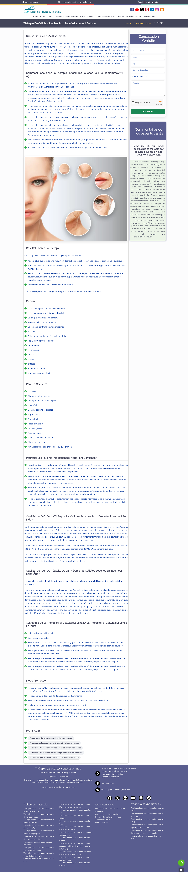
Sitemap (65, 772)
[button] (140, 2)
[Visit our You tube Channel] (134, 798)
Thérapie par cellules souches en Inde (58, 768)
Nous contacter (101, 822)
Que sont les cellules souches (107, 814)
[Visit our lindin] (126, 798)
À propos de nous (102, 820)
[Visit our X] (118, 798)
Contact (73, 772)
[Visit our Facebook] (110, 798)
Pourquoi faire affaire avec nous (108, 817)
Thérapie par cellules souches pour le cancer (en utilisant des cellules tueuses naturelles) (75, 846)
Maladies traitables (47, 772)
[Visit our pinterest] (149, 798)
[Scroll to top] (181, 870)
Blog (58, 772)
